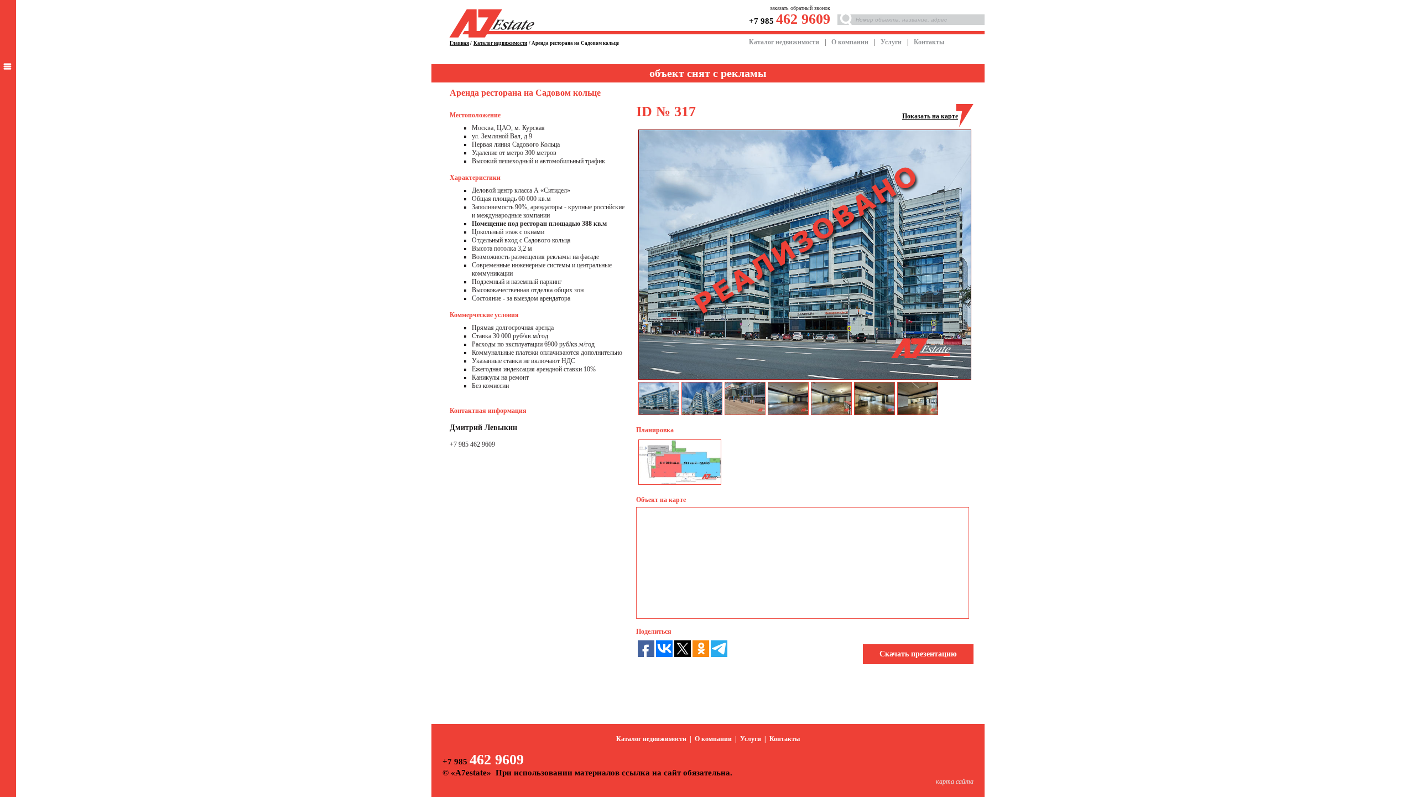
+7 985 (789, 21)
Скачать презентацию (918, 654)
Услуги (891, 42)
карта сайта (955, 781)
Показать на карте (930, 116)
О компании (849, 42)
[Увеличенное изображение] (680, 482)
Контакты (929, 42)
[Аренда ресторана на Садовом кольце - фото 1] (804, 377)
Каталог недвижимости (784, 42)
